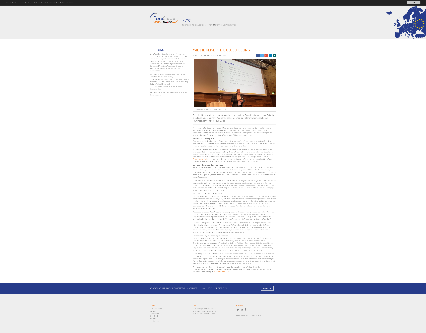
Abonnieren (267, 288)
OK (414, 3)
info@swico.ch (155, 321)
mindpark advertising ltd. (211, 311)
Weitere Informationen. (68, 3)
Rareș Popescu (211, 309)
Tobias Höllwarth (209, 314)
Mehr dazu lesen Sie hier (221, 272)
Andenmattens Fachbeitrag (202, 159)
